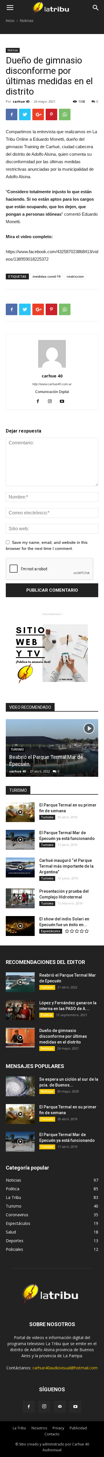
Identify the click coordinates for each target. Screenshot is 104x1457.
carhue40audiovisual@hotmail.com (65, 1367)
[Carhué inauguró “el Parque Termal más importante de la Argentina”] (20, 867)
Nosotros (39, 1428)
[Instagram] (52, 401)
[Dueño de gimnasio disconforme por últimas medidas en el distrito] (20, 1038)
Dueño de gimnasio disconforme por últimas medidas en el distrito (63, 1036)
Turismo (47, 817)
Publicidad (78, 1428)
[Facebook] (40, 401)
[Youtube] (64, 401)
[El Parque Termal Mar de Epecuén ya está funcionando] (20, 840)
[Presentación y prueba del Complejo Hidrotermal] (20, 898)
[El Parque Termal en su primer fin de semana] (20, 812)
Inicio (10, 20)
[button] (96, 8)
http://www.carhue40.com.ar (52, 384)
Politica (46, 1015)
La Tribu (19, 1428)
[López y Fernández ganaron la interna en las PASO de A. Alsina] (20, 1010)
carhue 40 (21, 101)
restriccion (75, 276)
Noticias (26, 20)
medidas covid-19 (46, 276)
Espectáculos (50, 931)
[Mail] (60, 1407)
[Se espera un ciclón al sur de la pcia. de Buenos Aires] (20, 1086)
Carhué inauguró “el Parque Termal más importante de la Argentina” (66, 866)
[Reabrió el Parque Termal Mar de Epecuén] (52, 776)
